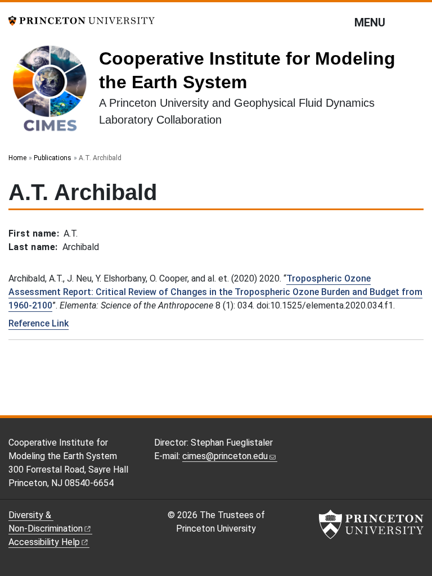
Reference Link (38, 323)
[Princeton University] (81, 20)
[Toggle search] (416, 22)
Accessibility (44, 542)
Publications (52, 158)
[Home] (53, 92)
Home (17, 158)
